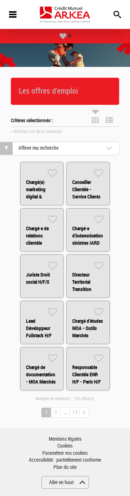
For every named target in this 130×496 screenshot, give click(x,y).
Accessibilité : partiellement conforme (65, 460)
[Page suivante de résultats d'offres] (83, 412)
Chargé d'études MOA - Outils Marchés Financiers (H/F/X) (87, 335)
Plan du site (65, 467)
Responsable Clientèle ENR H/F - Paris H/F (86, 374)
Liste (109, 120)
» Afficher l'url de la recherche (36, 131)
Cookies (65, 446)
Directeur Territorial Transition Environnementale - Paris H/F (89, 289)
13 (74, 412)
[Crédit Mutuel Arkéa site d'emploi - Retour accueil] (65, 14)
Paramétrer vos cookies (65, 453)
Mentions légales (65, 439)
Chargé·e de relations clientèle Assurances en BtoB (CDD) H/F (41, 243)
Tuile (95, 120)
